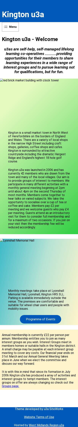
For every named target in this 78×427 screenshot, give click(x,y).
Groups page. (10, 386)
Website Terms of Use (39, 417)
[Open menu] (10, 27)
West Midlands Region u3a (46, 425)
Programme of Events (40, 319)
